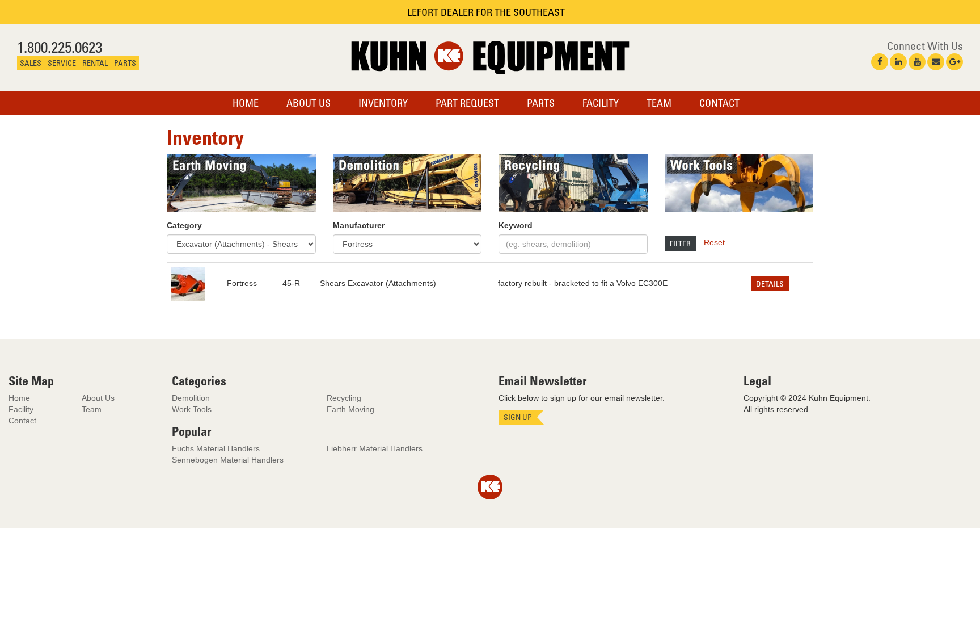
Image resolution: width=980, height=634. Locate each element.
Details (770, 283)
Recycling (344, 397)
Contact (719, 102)
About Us (308, 102)
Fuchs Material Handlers (216, 448)
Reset (714, 242)
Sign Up (518, 417)
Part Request (467, 102)
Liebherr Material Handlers (375, 448)
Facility (600, 102)
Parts (541, 102)
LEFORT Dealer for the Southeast (486, 12)
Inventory (383, 102)
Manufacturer (359, 225)
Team (659, 102)
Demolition (191, 397)
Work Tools (192, 409)
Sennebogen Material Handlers (228, 459)
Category (184, 225)
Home (246, 102)
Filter (680, 243)
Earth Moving (350, 409)
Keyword (516, 225)
